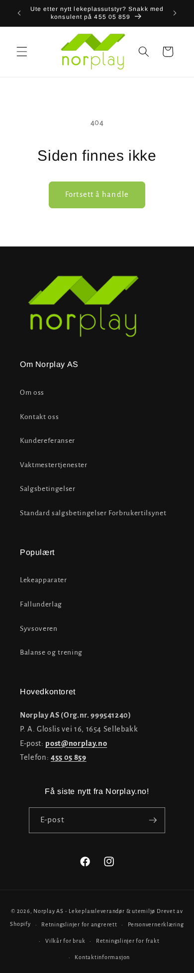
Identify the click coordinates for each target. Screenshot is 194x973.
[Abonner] (153, 820)
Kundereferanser (47, 440)
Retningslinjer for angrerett (79, 924)
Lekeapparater (43, 580)
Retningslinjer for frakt (127, 941)
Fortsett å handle (97, 194)
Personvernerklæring (156, 924)
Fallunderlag (41, 604)
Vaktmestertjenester (54, 465)
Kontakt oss (39, 417)
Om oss (32, 392)
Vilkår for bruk (65, 941)
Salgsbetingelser (48, 488)
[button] (22, 51)
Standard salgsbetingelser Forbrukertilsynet (93, 513)
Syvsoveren (39, 628)
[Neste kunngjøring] (175, 13)
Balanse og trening (51, 652)
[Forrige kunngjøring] (19, 13)
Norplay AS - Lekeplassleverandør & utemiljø (94, 911)
